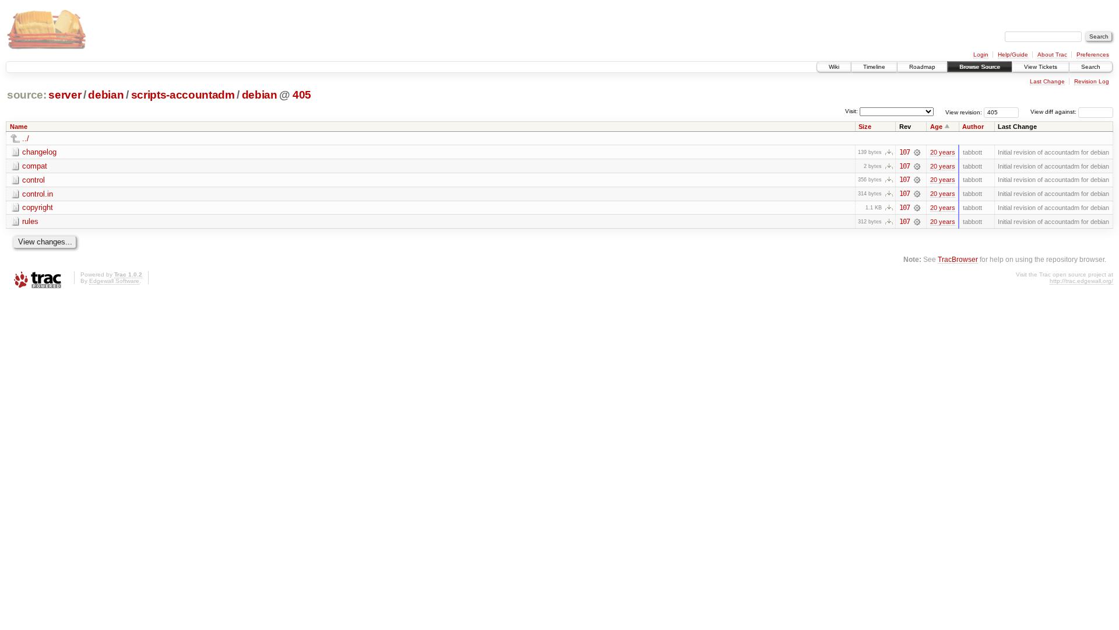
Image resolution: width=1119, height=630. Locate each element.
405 (302, 95)
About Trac (1052, 54)
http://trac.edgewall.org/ (1081, 281)
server (64, 95)
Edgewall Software (114, 281)
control (33, 180)
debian (106, 95)
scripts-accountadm (183, 95)
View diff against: (1054, 111)
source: (27, 95)
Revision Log (1091, 81)
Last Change (1047, 81)
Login (980, 54)
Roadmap (922, 67)
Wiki (834, 67)
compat (34, 166)
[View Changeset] (917, 152)
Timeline (874, 67)
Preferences (1092, 54)
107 (904, 152)
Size (864, 126)
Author (973, 126)
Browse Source (979, 67)
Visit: (851, 111)
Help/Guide (1013, 54)
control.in (37, 194)
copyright (37, 207)
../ (25, 138)
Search (1090, 67)
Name (18, 126)
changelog (39, 152)
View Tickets (1040, 67)
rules (30, 221)
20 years (942, 152)
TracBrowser (958, 259)
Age (936, 126)
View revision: (963, 111)
